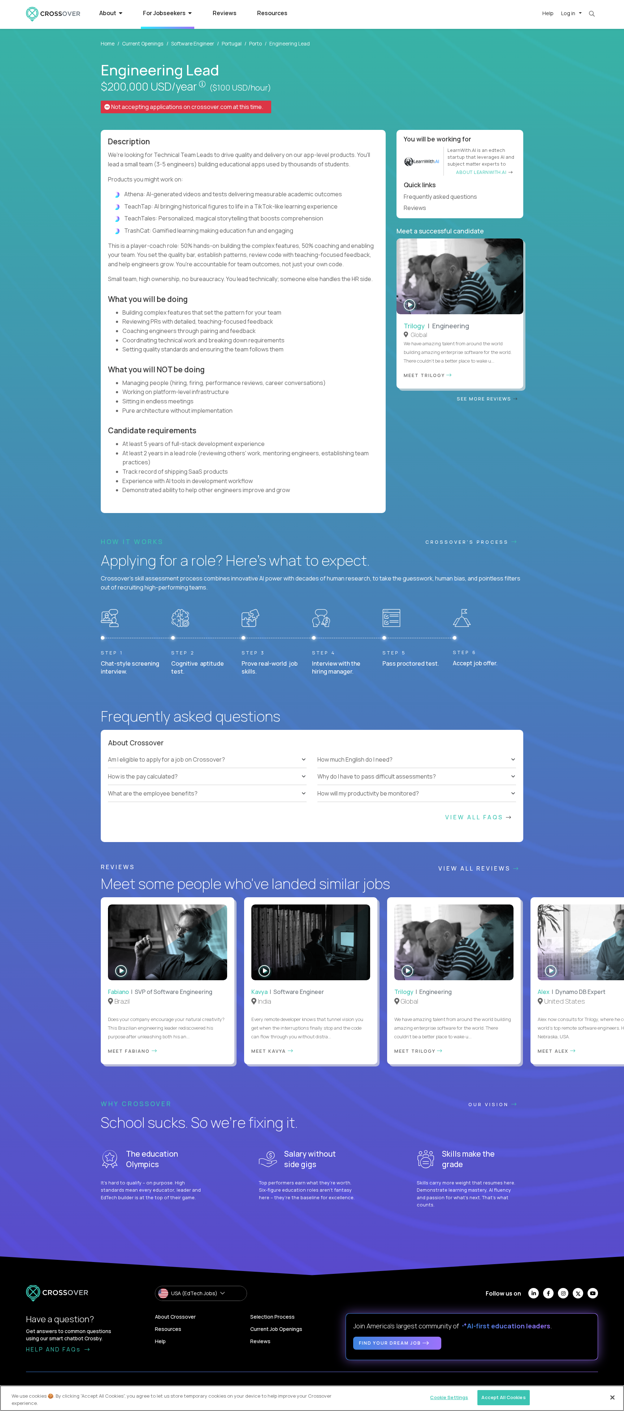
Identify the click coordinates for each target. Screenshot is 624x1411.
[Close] (612, 1397)
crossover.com (211, 107)
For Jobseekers (165, 13)
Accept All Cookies (503, 1397)
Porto (255, 43)
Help (548, 13)
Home (107, 43)
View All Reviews (475, 868)
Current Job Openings (276, 1328)
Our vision (489, 1104)
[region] (312, 1398)
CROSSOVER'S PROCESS (468, 542)
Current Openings (143, 43)
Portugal (232, 43)
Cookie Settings (449, 1397)
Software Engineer (192, 43)
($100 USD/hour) (240, 88)
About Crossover (175, 1316)
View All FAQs (475, 817)
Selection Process (272, 1316)
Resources (272, 13)
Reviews (225, 13)
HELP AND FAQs (54, 1349)
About (108, 13)
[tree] (207, 776)
